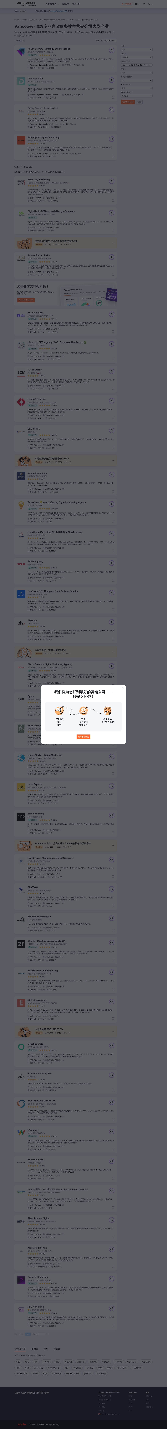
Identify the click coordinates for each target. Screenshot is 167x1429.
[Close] (123, 688)
